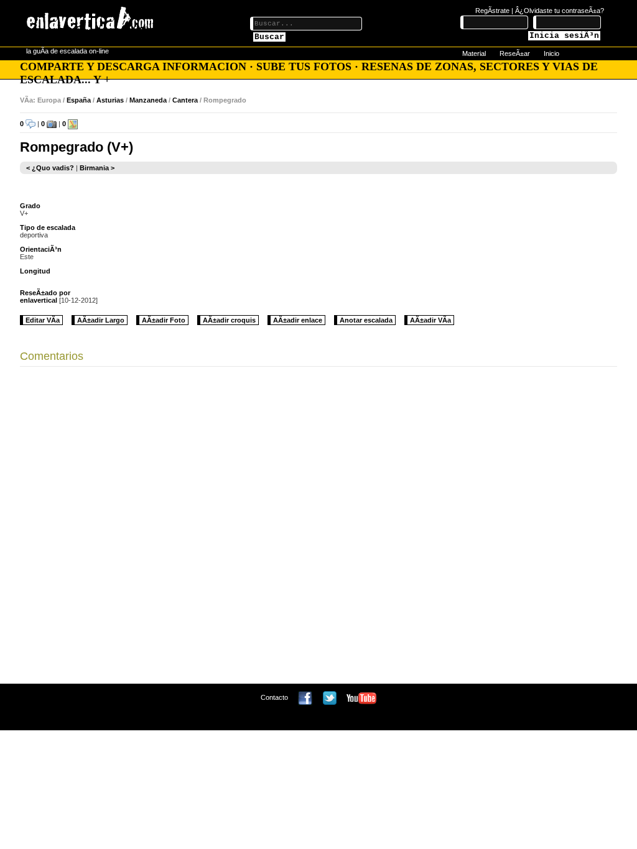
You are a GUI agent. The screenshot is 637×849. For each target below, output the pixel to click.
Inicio (551, 53)
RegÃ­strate (492, 10)
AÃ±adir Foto (163, 320)
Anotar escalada (366, 320)
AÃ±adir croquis (229, 320)
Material (474, 53)
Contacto (274, 697)
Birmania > (97, 168)
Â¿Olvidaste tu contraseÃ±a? (559, 10)
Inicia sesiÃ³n (564, 35)
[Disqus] (318, 528)
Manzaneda (148, 100)
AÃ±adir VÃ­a (430, 320)
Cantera (185, 100)
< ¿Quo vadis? (50, 168)
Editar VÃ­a (43, 320)
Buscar (269, 37)
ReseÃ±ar (515, 53)
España (79, 100)
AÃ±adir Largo (100, 320)
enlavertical (38, 300)
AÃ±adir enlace (297, 320)
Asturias (110, 100)
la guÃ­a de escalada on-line (67, 51)
